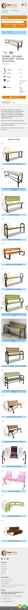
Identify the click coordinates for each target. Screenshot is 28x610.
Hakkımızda (14, 24)
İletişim (14, 26)
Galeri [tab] (13, 102)
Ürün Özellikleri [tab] (6, 102)
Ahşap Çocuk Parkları (6, 581)
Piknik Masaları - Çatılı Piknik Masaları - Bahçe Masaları (13, 585)
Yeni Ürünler (5, 12)
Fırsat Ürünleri (14, 10)
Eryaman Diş (15, 608)
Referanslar (21, 24)
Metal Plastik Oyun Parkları (7, 579)
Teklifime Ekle (14, 97)
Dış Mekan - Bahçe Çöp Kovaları (8, 586)
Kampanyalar (5, 10)
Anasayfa (7, 24)
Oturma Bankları (10, 31)
